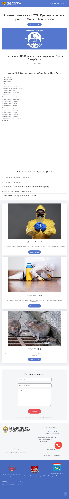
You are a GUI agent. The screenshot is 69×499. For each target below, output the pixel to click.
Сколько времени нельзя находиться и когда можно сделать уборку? (26, 187)
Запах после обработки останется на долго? (17, 191)
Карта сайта (5, 488)
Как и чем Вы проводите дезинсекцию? (15, 177)
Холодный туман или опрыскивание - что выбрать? (19, 196)
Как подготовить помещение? (12, 182)
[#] (65, 494)
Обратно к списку (34, 24)
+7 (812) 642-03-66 (52, 431)
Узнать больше (34, 252)
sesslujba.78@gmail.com (52, 433)
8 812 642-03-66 (54, 3)
